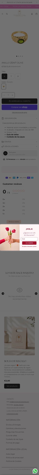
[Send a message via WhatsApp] (35, 471)
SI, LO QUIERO (29, 243)
